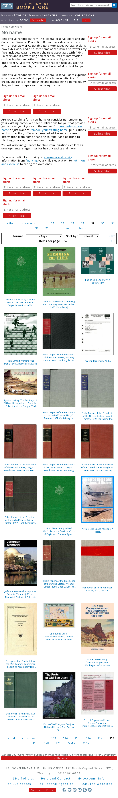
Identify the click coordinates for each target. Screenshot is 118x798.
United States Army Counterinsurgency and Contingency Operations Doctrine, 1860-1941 (97, 662)
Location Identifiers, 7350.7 (97, 360)
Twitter (69, 790)
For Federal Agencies (56, 784)
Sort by (71, 236)
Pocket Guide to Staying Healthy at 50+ (97, 281)
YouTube (80, 790)
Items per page (50, 241)
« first (11, 223)
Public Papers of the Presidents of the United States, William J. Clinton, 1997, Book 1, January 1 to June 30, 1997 (20, 520)
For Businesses (18, 784)
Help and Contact (56, 778)
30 (102, 223)
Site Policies (23, 778)
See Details (59, 758)
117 (100, 738)
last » (82, 228)
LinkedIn (90, 790)
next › (68, 228)
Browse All (13, 15)
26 (62, 223)
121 (58, 743)
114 (65, 738)
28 (82, 223)
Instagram (75, 790)
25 (52, 223)
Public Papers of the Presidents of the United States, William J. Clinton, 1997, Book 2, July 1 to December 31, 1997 (59, 357)
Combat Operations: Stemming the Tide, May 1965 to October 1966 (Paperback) (59, 304)
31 (112, 223)
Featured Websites (96, 784)
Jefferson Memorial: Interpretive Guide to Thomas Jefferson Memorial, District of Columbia (20, 594)
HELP (75, 20)
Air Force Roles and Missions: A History (97, 530)
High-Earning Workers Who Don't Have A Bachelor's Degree (20, 362)
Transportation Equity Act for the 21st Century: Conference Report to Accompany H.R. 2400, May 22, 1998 (20, 664)
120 (46, 743)
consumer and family (58, 157)
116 (88, 738)
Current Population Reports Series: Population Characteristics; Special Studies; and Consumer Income (97, 723)
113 (53, 738)
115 (77, 738)
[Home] (26, 8)
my (60, 20)
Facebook (64, 790)
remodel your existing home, (49, 130)
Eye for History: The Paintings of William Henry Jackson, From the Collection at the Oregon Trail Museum (20, 403)
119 (35, 743)
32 (36, 228)
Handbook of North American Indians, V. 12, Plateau (97, 589)
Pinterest (85, 790)
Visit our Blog (42, 790)
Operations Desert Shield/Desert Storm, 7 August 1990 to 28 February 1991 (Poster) (58, 636)
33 (47, 228)
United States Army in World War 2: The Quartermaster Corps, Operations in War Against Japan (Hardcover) (20, 302)
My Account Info (91, 778)
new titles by (23, 20)
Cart (86, 20)
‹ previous (28, 223)
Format (18, 236)
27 (72, 223)
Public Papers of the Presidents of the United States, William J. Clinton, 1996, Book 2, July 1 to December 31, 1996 (59, 583)
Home (4, 26)
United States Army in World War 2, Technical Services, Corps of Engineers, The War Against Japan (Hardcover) (59, 531)
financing (32, 160)
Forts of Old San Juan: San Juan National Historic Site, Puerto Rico (59, 727)
